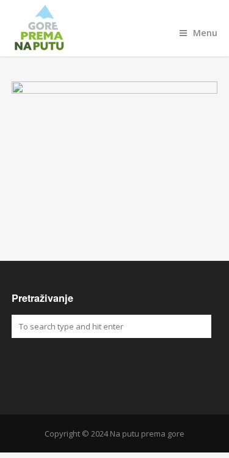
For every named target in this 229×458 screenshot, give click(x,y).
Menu (205, 33)
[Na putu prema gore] (115, 28)
